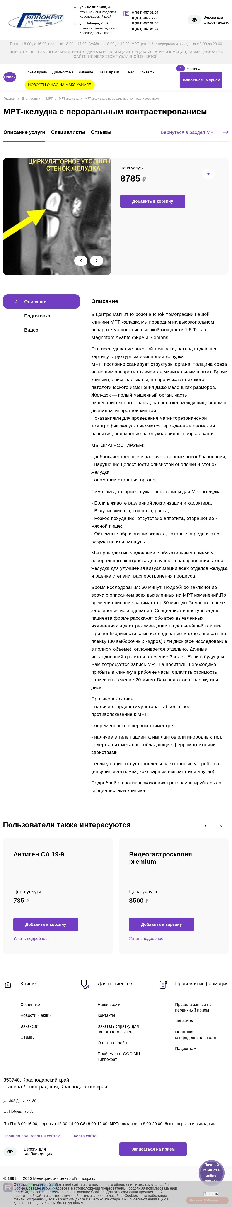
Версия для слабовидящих (216, 19)
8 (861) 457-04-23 (145, 29)
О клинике (30, 1004)
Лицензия (184, 1021)
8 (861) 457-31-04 (145, 12)
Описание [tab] (35, 301)
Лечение (86, 72)
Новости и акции (36, 1015)
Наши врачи (109, 72)
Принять (211, 1194)
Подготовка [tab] (37, 315)
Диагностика (62, 72)
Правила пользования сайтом (31, 1136)
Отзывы (27, 1037)
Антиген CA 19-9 (38, 854)
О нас (129, 72)
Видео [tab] (31, 329)
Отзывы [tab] (101, 132)
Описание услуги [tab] (24, 132)
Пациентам (185, 1048)
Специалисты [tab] (68, 132)
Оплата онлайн (112, 1043)
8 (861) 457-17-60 (145, 18)
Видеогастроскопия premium (160, 858)
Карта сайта (85, 1136)
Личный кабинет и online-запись (211, 1173)
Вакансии (29, 1026)
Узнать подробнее (30, 938)
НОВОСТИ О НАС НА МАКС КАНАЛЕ (59, 85)
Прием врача (36, 72)
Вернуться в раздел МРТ (188, 132)
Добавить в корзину (152, 201)
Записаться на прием (200, 80)
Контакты (147, 72)
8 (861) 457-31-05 (145, 23)
